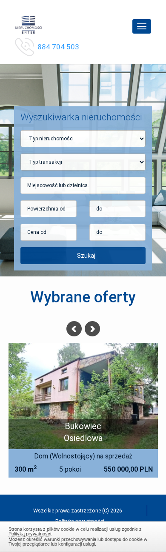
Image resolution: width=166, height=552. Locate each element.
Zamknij (83, 535)
